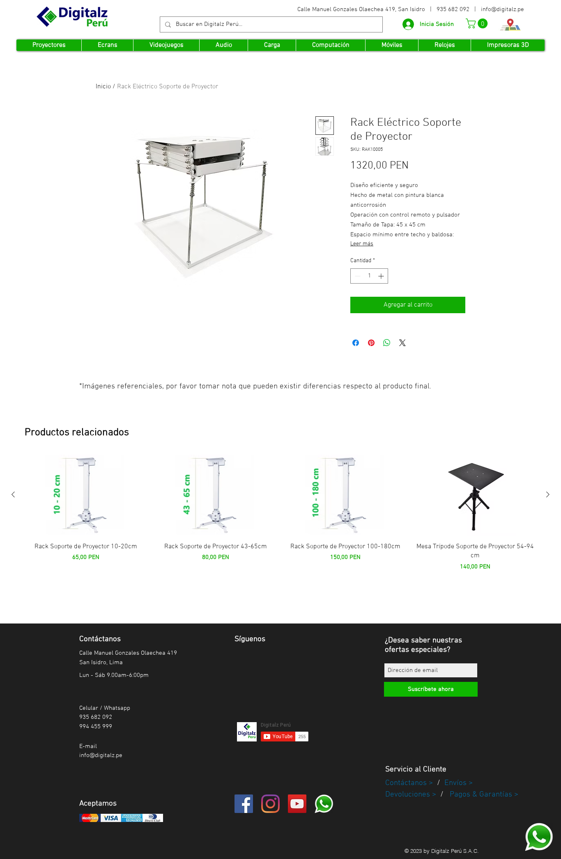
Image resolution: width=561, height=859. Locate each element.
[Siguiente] (548, 494)
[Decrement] (357, 276)
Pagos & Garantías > (484, 794)
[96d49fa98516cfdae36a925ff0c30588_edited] (539, 837)
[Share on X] (402, 343)
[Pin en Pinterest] (371, 343)
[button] (478, 23)
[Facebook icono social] (244, 803)
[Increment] (382, 276)
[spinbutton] (369, 276)
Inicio (103, 87)
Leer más (361, 243)
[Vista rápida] (86, 495)
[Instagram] (270, 803)
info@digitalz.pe (502, 9)
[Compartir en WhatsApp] (387, 343)
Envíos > (458, 783)
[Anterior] (13, 494)
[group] (280, 523)
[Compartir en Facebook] (356, 343)
